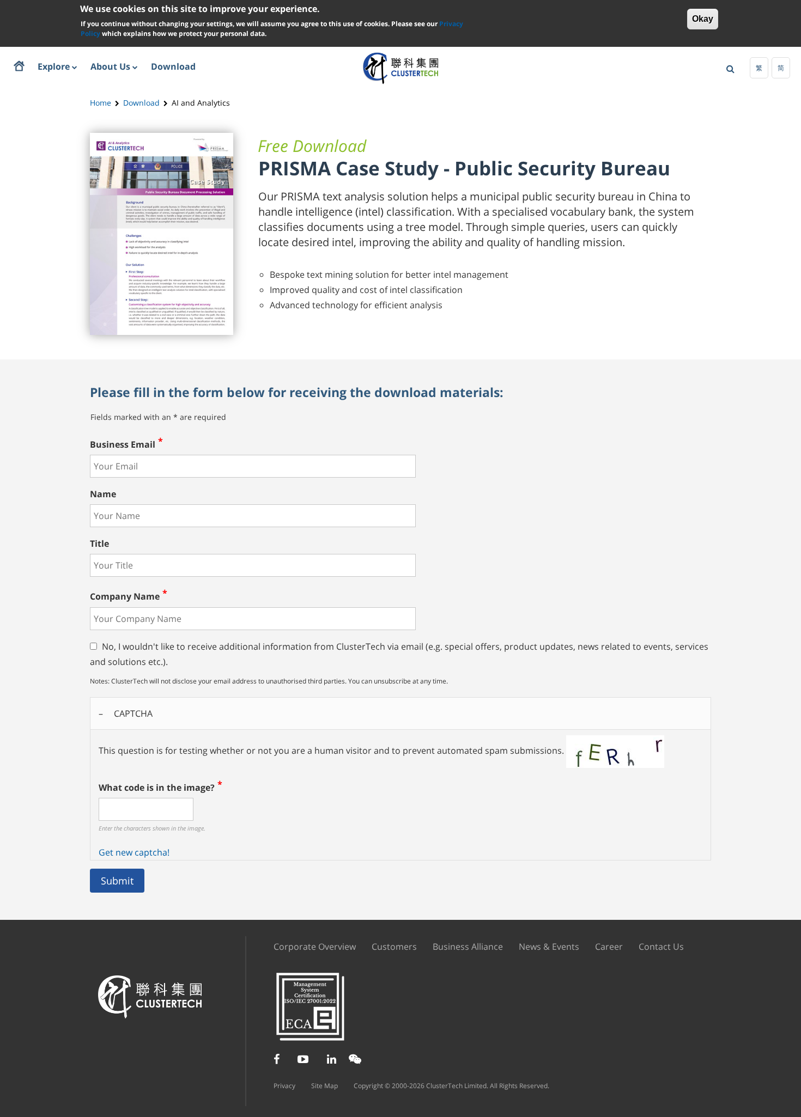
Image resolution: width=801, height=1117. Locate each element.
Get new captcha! (134, 852)
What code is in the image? (157, 788)
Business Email (122, 444)
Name (103, 494)
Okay (702, 18)
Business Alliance (468, 947)
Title (99, 544)
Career (609, 947)
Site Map (324, 1085)
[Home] (401, 68)
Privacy (284, 1085)
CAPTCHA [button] (133, 713)
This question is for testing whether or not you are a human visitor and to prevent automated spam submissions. (332, 782)
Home (100, 102)
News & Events (549, 947)
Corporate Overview (315, 947)
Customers (394, 947)
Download (141, 102)
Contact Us (661, 947)
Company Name (125, 597)
